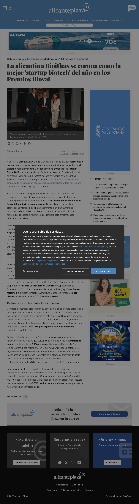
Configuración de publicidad (46, 260)
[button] (30, 271)
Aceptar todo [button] (103, 271)
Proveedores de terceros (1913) (93, 246)
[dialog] (69, 252)
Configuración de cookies (34, 264)
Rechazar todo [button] (75, 271)
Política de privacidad (55, 264)
